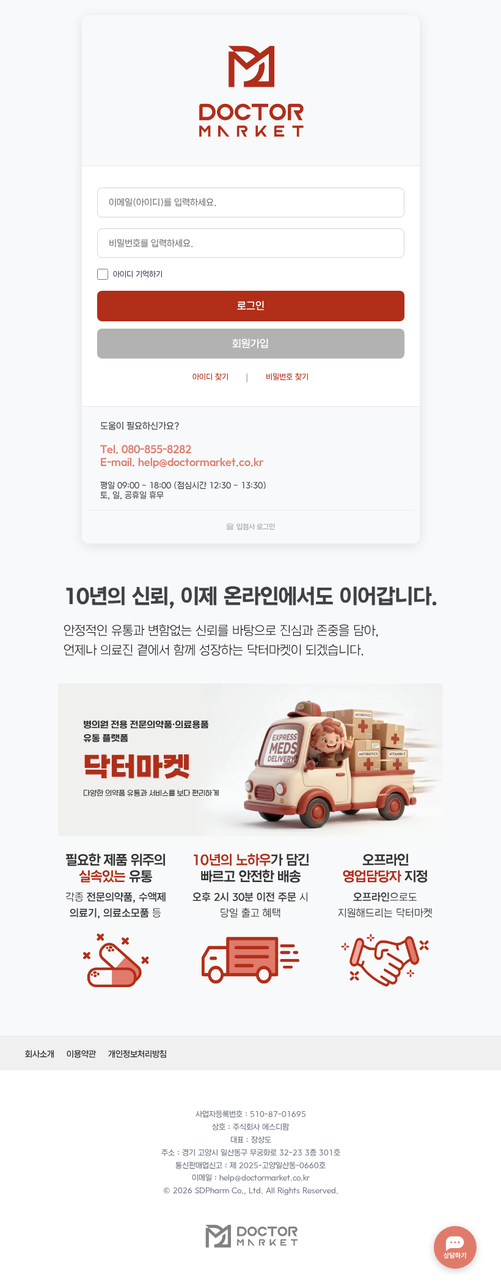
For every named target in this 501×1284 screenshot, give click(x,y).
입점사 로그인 (255, 526)
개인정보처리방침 (137, 1054)
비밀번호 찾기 (287, 376)
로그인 (251, 305)
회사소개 (39, 1054)
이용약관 (81, 1054)
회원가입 (250, 343)
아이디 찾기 (210, 376)
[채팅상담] (455, 1247)
